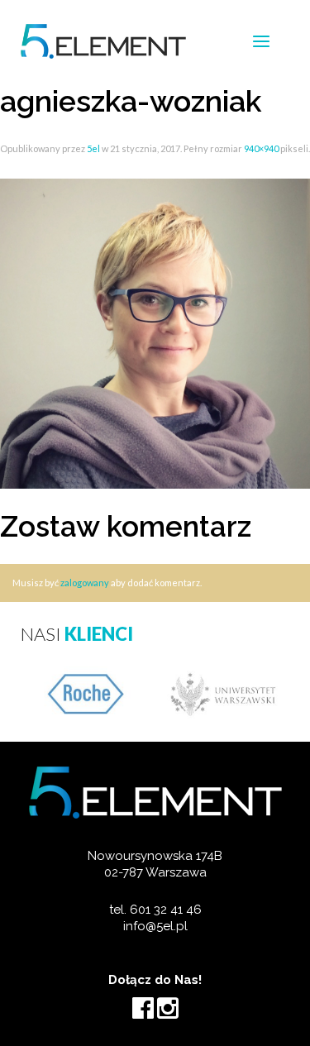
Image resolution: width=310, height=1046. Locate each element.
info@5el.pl (155, 926)
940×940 (261, 148)
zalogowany (84, 582)
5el (93, 148)
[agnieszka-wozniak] (155, 332)
